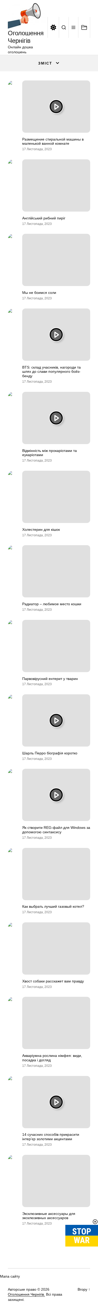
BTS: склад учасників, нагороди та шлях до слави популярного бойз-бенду (51, 371)
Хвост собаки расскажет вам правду (53, 981)
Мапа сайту (10, 1276)
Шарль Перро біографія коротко (49, 753)
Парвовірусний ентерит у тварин (50, 679)
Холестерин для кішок (41, 529)
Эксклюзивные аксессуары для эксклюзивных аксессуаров (48, 1216)
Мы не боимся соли (39, 292)
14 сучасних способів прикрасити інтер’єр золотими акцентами (50, 1136)
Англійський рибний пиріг (43, 218)
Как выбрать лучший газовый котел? (53, 906)
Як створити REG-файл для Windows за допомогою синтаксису (56, 829)
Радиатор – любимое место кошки (51, 604)
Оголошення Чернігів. (26, 1294)
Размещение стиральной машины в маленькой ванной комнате (53, 141)
